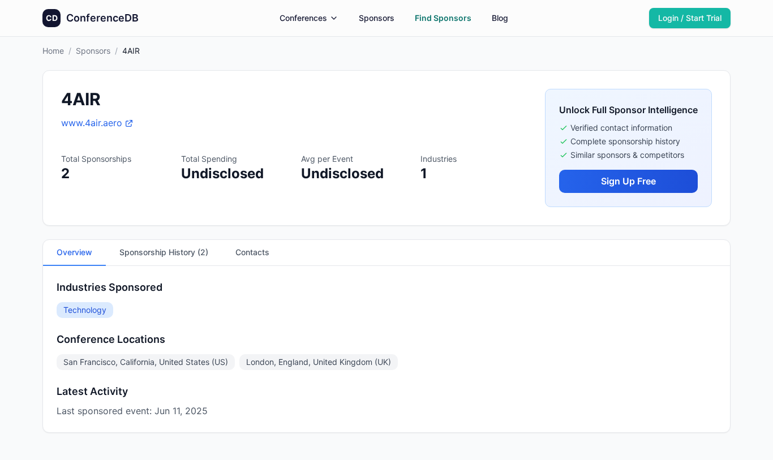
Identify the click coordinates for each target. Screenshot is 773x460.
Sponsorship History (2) (163, 252)
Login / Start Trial (690, 18)
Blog (500, 18)
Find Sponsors (443, 18)
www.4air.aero (91, 122)
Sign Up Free (628, 181)
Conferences (303, 18)
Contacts (252, 252)
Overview (74, 252)
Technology (84, 310)
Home (53, 50)
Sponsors (376, 18)
